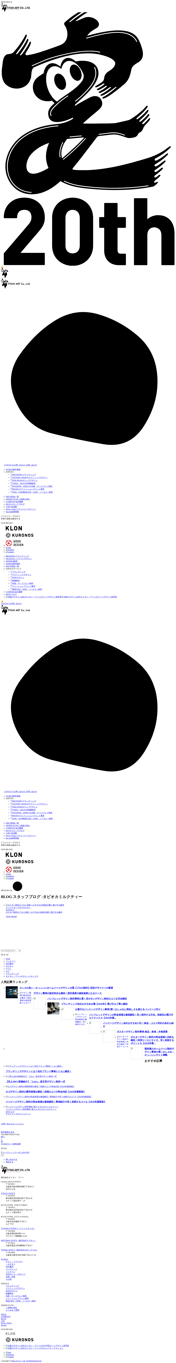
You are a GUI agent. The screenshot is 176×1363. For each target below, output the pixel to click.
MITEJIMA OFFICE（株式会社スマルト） (18, 1240)
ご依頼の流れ (11, 1308)
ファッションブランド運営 (17, 1298)
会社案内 (9, 964)
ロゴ (8, 971)
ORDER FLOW (18, 499)
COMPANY (14, 502)
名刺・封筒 (10, 1277)
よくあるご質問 (12, 1310)
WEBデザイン (12, 1291)
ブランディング (12, 974)
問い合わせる (11, 1159)
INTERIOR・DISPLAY (31, 486)
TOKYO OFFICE (8, 1193)
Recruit (12, 512)
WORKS (13, 469)
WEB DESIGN (24, 480)
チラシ (8, 969)
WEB (8, 959)
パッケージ (10, 961)
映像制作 (9, 1293)
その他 (8, 1279)
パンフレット (11, 1269)
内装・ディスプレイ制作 (16, 1296)
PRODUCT (27, 489)
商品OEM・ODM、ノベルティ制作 (21, 1301)
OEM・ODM (32, 492)
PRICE (12, 497)
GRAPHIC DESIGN (29, 478)
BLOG (15, 504)
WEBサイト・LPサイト (16, 1274)
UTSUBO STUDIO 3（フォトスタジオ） (18, 1228)
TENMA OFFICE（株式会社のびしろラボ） (19, 1250)
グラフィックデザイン (15, 1288)
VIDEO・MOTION (23, 483)
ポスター (9, 966)
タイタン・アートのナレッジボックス (22, 976)
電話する (9, 1162)
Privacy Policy (21, 509)
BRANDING (23, 475)
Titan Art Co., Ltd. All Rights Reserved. (27, 1361)
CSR (11, 507)
